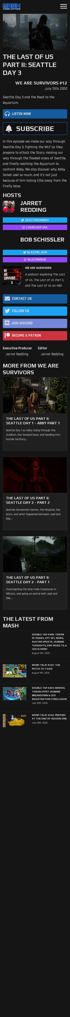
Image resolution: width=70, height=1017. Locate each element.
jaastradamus (37, 220)
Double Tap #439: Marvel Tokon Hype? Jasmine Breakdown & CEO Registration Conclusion (49, 693)
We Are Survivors (38, 268)
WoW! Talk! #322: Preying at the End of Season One (49, 717)
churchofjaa (36, 227)
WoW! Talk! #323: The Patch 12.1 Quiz (46, 667)
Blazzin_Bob (37, 252)
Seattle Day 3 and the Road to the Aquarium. (28, 100)
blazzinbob (37, 259)
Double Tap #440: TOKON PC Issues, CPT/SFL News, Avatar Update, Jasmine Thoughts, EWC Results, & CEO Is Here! (49, 642)
